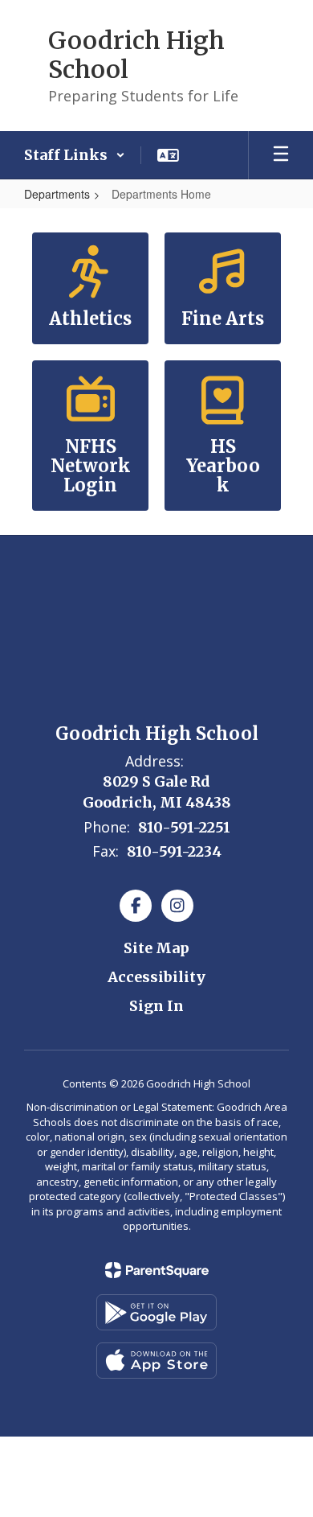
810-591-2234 (174, 851)
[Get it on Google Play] (156, 1312)
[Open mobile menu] (281, 155)
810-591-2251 (184, 827)
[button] (74, 155)
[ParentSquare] (157, 1270)
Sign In (156, 1006)
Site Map (156, 948)
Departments (57, 194)
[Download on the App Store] (156, 1360)
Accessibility (156, 977)
